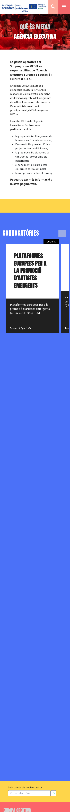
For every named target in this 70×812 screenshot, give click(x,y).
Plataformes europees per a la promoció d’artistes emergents (30, 270)
